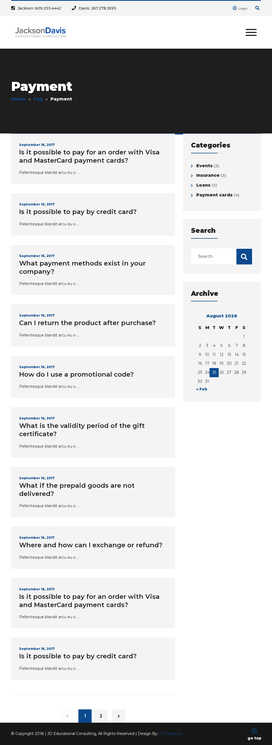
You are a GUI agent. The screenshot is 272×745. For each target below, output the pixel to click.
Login (242, 8)
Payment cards (214, 194)
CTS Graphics (170, 733)
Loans (203, 185)
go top (254, 737)
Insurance (208, 175)
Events (204, 165)
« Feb (201, 389)
